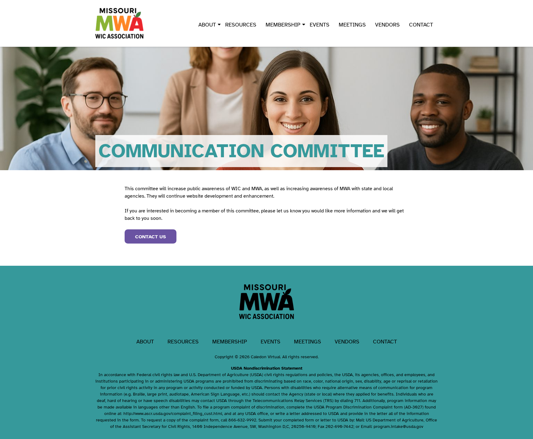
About (207, 24)
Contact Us (150, 237)
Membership (283, 24)
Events (319, 24)
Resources (240, 24)
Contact (421, 24)
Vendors (387, 24)
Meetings (352, 24)
